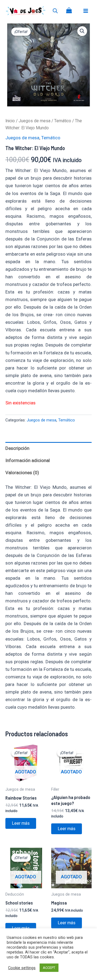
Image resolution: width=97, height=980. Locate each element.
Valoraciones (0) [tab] (22, 472)
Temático (62, 120)
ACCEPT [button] (49, 968)
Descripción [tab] (17, 448)
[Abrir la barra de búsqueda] (55, 10)
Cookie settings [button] (22, 967)
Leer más (21, 823)
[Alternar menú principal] (86, 11)
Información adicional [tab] (27, 460)
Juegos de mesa (34, 120)
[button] (82, 31)
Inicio (10, 120)
